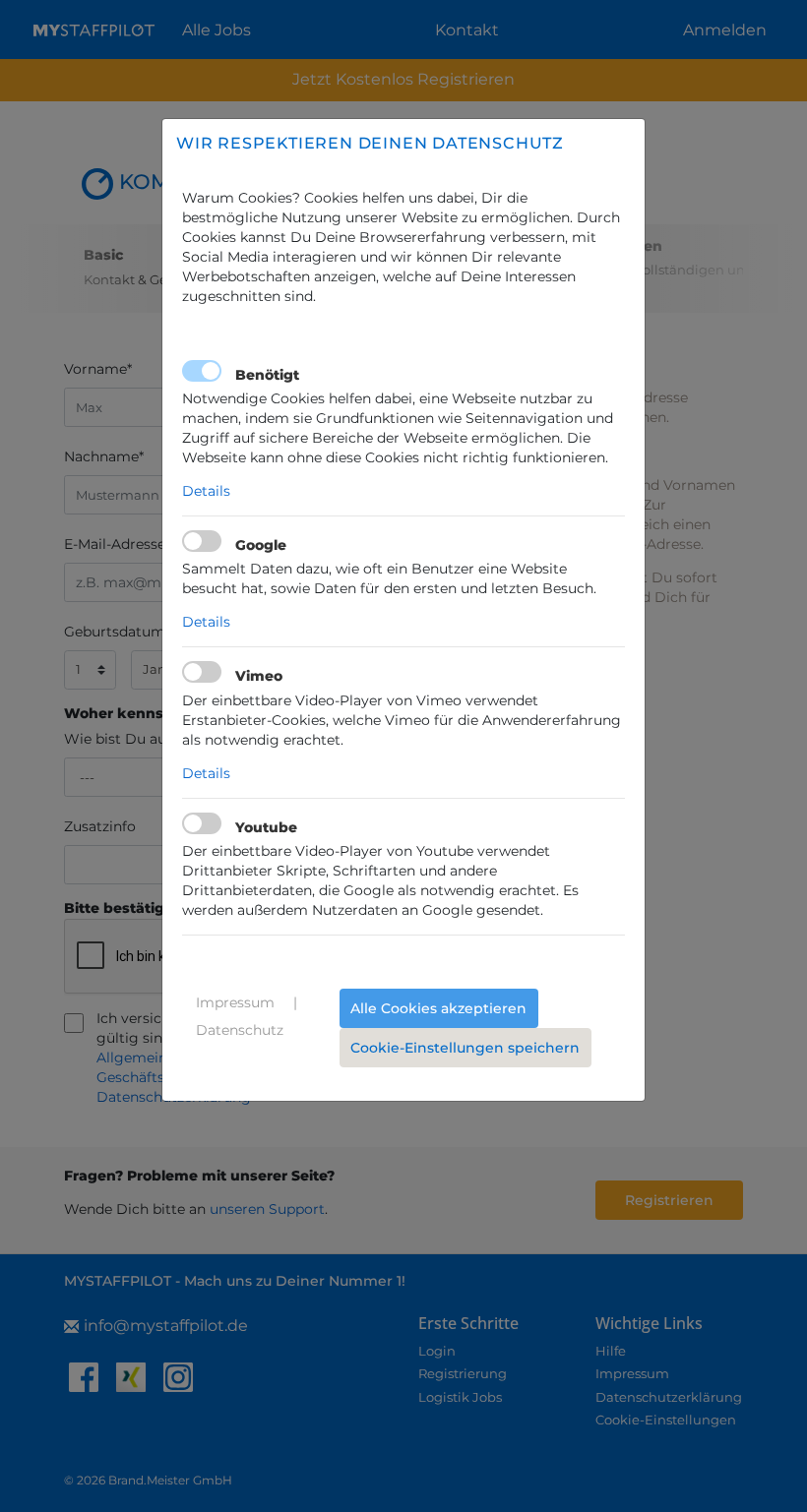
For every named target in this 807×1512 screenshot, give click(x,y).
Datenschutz (239, 1030)
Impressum (235, 1002)
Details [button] (206, 491)
